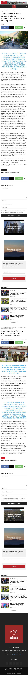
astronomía (7, 172)
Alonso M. (5, 24)
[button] (2, 6)
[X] (21, 663)
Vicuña (18, 172)
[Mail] (14, 663)
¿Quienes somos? (8, 671)
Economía (10, 668)
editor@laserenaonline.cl (17, 654)
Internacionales (16, 668)
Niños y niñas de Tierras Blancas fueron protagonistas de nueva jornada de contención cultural (17, 316)
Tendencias (21, 671)
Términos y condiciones (9, 669)
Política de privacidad (18, 669)
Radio (21, 668)
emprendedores (13, 172)
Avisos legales (15, 671)
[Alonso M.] (2, 24)
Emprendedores (7, 10)
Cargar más (13, 322)
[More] (24, 27)
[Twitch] (17, 663)
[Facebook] (7, 663)
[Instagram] (10, 663)
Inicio (2, 10)
